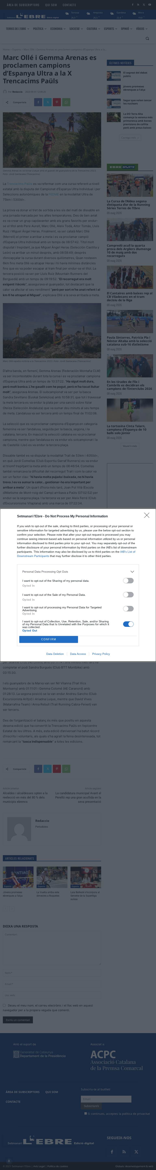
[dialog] (78, 585)
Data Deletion (55, 653)
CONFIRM (48, 639)
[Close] (148, 516)
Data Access (78, 653)
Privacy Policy (101, 653)
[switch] (128, 580)
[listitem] (78, 572)
